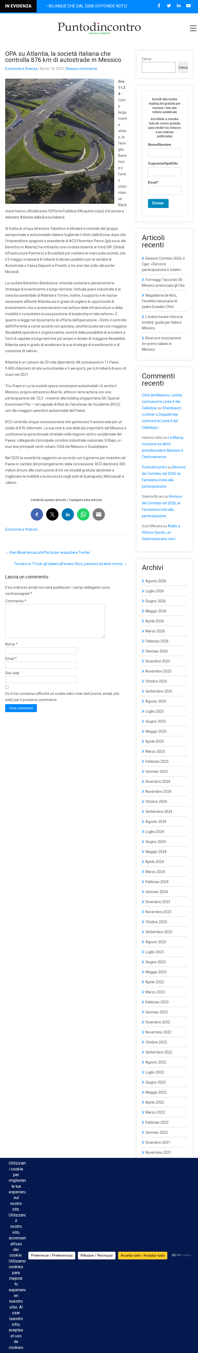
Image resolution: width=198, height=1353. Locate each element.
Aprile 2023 (154, 982)
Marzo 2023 (155, 992)
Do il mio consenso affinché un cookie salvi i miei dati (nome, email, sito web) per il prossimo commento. (62, 697)
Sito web (12, 673)
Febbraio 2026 (157, 641)
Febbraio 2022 (157, 1122)
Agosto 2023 (155, 942)
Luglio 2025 (154, 711)
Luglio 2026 (154, 591)
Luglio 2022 (154, 1072)
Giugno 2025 (155, 721)
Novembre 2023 (158, 912)
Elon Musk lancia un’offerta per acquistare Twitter (47, 552)
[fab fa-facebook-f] (158, 6)
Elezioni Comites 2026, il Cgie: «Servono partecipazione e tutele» (163, 264)
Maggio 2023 (156, 972)
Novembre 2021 (158, 1152)
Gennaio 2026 (156, 651)
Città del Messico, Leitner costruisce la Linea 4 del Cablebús (162, 401)
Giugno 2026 (155, 601)
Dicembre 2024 (157, 781)
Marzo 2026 (155, 631)
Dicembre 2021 (157, 1142)
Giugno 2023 (155, 962)
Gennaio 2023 (156, 1012)
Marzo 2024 (155, 872)
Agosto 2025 (155, 701)
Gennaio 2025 (156, 771)
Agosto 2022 (155, 1062)
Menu (193, 28)
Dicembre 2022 (157, 1022)
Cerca (146, 59)
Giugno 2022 (155, 1082)
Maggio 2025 (156, 731)
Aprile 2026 (154, 621)
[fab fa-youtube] (188, 6)
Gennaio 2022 (156, 1132)
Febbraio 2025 (157, 761)
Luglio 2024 (154, 832)
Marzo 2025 (155, 751)
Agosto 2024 (155, 822)
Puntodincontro (154, 467)
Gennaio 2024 (156, 892)
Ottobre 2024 (156, 802)
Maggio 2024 (156, 852)
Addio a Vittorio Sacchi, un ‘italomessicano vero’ (161, 532)
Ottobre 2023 (156, 922)
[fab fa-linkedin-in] (178, 6)
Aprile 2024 (154, 862)
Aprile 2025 (154, 741)
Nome (11, 644)
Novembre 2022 (158, 1032)
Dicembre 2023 (157, 902)
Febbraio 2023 (157, 1002)
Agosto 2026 (155, 581)
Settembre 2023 (158, 932)
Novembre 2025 (158, 671)
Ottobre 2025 (156, 681)
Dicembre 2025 (157, 661)
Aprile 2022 (154, 1102)
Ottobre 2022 (156, 1042)
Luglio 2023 (154, 952)
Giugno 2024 (155, 842)
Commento (15, 601)
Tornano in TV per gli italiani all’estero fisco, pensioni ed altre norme (70, 564)
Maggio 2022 (156, 1092)
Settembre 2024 (158, 812)
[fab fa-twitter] (168, 6)
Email (11, 659)
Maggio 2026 (156, 611)
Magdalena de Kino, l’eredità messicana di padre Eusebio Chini (159, 301)
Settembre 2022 (158, 1052)
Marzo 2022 (155, 1112)
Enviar (158, 203)
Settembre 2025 (158, 691)
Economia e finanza (21, 69)
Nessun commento (81, 69)
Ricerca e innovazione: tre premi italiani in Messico (162, 343)
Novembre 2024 (158, 791)
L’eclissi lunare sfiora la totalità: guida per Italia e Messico (162, 322)
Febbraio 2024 (157, 882)
